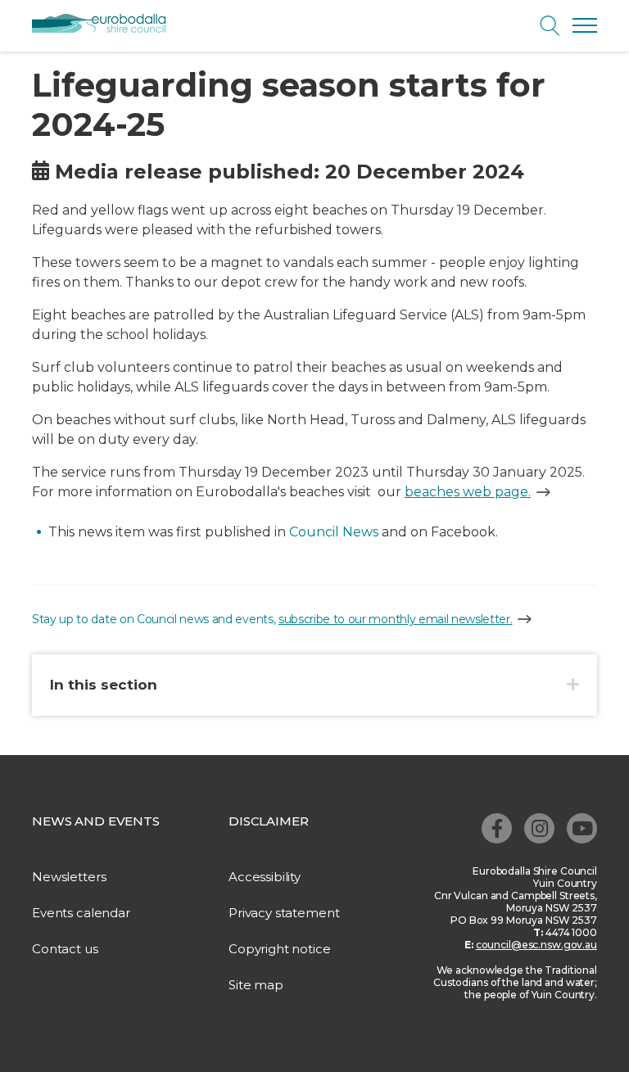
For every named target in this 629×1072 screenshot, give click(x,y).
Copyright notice (280, 949)
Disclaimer (269, 821)
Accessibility (265, 876)
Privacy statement (284, 912)
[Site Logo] (105, 24)
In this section (103, 684)
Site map (256, 985)
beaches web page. (468, 492)
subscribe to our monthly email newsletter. (395, 619)
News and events (96, 821)
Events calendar (81, 912)
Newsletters (69, 876)
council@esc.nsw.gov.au (536, 945)
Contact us (65, 949)
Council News (333, 532)
